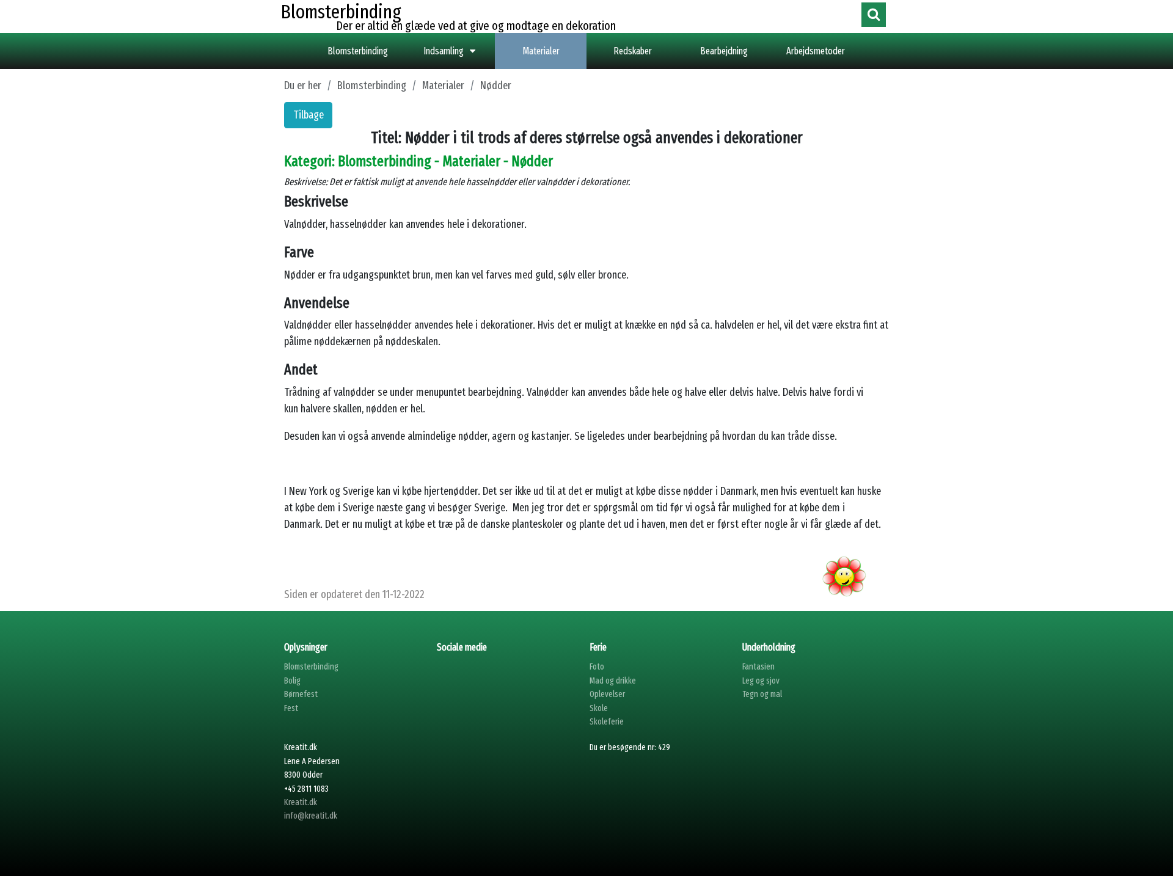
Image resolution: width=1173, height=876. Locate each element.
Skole (599, 708)
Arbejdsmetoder (815, 51)
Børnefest (301, 694)
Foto (597, 667)
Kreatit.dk (300, 802)
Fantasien (758, 667)
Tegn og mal (762, 694)
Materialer (541, 51)
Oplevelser (607, 694)
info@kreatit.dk (310, 816)
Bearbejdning (724, 51)
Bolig (292, 681)
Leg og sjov (761, 681)
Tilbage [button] (308, 115)
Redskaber (632, 51)
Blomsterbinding (357, 51)
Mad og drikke (613, 681)
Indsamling (443, 51)
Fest (291, 708)
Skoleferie (607, 722)
